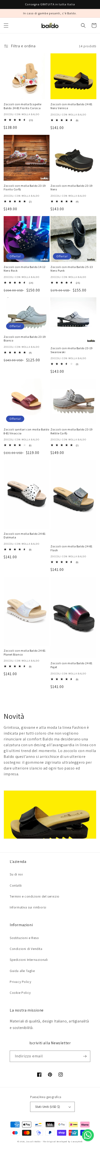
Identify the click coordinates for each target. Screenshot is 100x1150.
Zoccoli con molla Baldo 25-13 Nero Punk (71, 269)
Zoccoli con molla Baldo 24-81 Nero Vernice (71, 106)
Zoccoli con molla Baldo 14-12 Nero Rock (24, 269)
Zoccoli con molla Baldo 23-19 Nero (71, 187)
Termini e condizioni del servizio (34, 896)
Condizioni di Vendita (26, 949)
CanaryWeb (77, 1141)
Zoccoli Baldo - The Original (41, 1141)
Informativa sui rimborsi (28, 907)
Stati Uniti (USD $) (47, 1107)
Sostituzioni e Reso (24, 938)
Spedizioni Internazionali (29, 959)
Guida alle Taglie (22, 971)
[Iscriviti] (84, 1056)
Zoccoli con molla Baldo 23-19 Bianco (25, 338)
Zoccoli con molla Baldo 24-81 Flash (71, 548)
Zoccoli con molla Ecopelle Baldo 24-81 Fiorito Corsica (23, 106)
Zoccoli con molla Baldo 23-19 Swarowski (71, 350)
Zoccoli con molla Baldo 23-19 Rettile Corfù (71, 431)
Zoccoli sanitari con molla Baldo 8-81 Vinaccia (26, 431)
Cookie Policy (20, 992)
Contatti (16, 885)
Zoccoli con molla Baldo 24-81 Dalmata (24, 535)
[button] (6, 25)
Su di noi (16, 874)
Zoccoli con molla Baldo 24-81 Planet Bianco (24, 652)
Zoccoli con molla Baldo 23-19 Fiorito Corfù (25, 187)
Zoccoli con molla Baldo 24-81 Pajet (71, 665)
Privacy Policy (20, 982)
